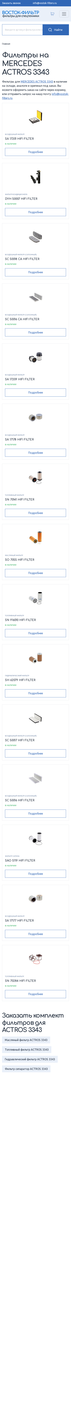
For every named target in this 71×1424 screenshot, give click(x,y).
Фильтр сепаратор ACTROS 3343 (26, 1068)
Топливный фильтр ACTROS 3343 (27, 1049)
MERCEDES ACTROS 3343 (37, 81)
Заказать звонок (11, 3)
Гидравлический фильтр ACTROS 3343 (30, 1059)
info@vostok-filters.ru (45, 3)
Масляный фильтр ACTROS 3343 (26, 1040)
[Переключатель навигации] (64, 13)
